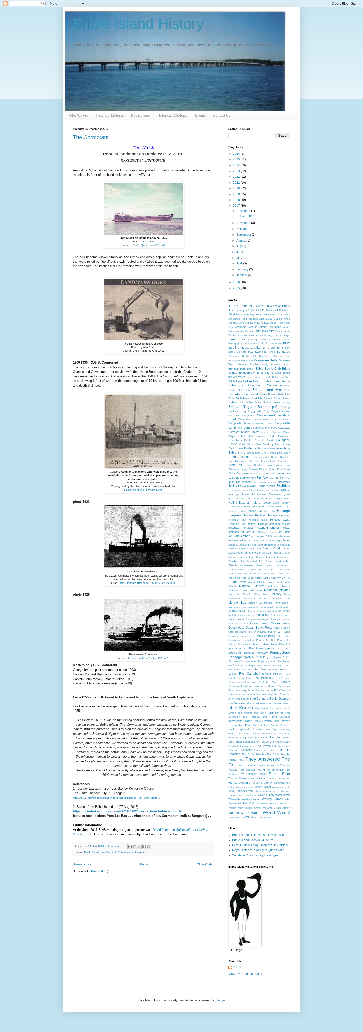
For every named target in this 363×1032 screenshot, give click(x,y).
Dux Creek (284, 461)
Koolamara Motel (251, 565)
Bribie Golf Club (281, 377)
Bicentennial (252, 343)
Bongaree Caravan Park (274, 356)
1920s (233, 306)
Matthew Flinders (251, 586)
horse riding (268, 532)
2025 (237, 159)
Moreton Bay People (260, 602)
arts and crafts (265, 330)
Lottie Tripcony (272, 577)
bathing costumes (259, 339)
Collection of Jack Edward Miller (143, 489)
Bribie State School (258, 402)
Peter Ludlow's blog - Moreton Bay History (260, 845)
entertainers (257, 473)
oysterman (274, 631)
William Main (235, 807)
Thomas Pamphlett (267, 765)
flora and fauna (247, 485)
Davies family (252, 448)
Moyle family (274, 607)
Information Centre (263, 540)
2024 (237, 165)
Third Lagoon (247, 765)
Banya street (274, 335)
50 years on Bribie (277, 306)
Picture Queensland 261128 (148, 245)
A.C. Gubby (252, 310)
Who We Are (78, 115)
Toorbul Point (279, 774)
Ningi (260, 615)
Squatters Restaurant (255, 737)
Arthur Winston (245, 331)
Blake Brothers (237, 352)
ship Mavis (261, 708)
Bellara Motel (281, 339)
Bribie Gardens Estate (258, 377)
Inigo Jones (283, 540)
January (242, 275)
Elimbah (253, 469)
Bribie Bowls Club (268, 368)
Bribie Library (282, 398)
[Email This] (129, 846)
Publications (140, 115)
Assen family (282, 331)
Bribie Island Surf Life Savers (253, 398)
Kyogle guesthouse (277, 565)
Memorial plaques (277, 590)
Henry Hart (269, 511)
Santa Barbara (256, 690)
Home (144, 864)
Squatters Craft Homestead (257, 733)
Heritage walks (280, 519)
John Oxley (265, 561)
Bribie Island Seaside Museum (252, 840)
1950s (252, 306)
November (243, 223)
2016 (237, 282)
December (243, 211)
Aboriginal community (241, 314)
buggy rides (255, 411)
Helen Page (283, 506)
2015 (237, 288)
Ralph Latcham (266, 661)
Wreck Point (235, 817)
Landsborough (236, 569)
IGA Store (270, 536)
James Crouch (282, 552)
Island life (262, 544)
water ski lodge (247, 795)
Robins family (245, 678)
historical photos (268, 527)
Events (200, 115)
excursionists (281, 473)
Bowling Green (280, 364)
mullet (286, 607)
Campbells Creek (262, 423)
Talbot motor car (246, 746)
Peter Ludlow (260, 644)
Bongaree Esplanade (240, 360)
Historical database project (273, 523)
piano (242, 648)
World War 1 (250, 813)
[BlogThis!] (134, 846)
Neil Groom (235, 615)
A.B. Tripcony (236, 310)
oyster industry (257, 631)
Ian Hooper (257, 536)
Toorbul (262, 773)
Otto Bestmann (237, 631)
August (241, 240)
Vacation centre (245, 787)
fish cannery (244, 481)
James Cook (264, 552)
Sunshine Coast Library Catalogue (255, 855)
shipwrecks (139, 852)
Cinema (265, 432)
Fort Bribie (283, 485)
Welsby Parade (272, 799)
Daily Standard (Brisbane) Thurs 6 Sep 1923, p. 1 (148, 582)
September (244, 234)
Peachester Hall (265, 640)
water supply (266, 794)
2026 (237, 153)
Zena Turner (264, 817)
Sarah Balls (273, 690)
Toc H (261, 769)
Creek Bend (246, 444)
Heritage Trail (237, 519)
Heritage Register (254, 515)
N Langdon (252, 611)
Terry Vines (270, 750)
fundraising (263, 490)
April (239, 263)
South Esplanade (239, 729)
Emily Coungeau (238, 473)
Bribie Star (236, 402)
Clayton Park (237, 436)
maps (243, 581)
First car (279, 477)
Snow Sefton (261, 725)
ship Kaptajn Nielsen (278, 703)
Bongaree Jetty (266, 360)
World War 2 (276, 812)
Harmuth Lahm (270, 502)
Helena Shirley (236, 511)
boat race (254, 351)
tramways (279, 782)
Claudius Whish (280, 432)
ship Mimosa (277, 708)
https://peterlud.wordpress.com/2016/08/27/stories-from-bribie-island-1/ (127, 811)
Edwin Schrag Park (277, 465)
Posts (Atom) (99, 871)
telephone (246, 749)
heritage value (258, 519)
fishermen (284, 481)
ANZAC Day (261, 322)
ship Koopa (240, 707)
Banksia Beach (257, 335)
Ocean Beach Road (259, 627)
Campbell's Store (239, 423)
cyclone (275, 444)
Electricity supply (238, 469)
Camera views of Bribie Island (271, 419)
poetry (269, 648)
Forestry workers (266, 485)
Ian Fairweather (239, 536)
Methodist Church (239, 594)
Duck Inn (254, 461)
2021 (237, 182)
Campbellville (282, 423)
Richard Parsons (272, 673)
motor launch (282, 602)
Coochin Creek (264, 440)
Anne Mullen (245, 322)
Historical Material (110, 115)
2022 (237, 176)
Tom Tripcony (248, 773)
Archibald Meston (246, 326)
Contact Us (221, 115)
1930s (243, 306)
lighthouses (268, 573)
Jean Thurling (256, 557)
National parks (267, 611)
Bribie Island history (254, 394)
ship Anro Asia (276, 694)
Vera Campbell (237, 791)
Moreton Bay (237, 602)
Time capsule (247, 770)
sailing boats (251, 686)
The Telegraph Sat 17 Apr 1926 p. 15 (148, 658)
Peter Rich (277, 644)
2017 (237, 205)
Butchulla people (246, 415)
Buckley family (237, 411)
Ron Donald (261, 677)
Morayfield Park (280, 598)
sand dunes (268, 686)
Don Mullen (283, 452)
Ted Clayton (263, 745)
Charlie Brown (250, 431)
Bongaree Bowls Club (242, 356)
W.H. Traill (254, 791)
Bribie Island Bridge (276, 381)
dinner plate (254, 452)
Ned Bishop (283, 610)
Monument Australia (255, 598)
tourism (262, 778)
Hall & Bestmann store (244, 502)
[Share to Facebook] (143, 846)
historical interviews (241, 527)
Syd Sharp (275, 741)
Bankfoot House (237, 335)
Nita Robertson (274, 615)
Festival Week (248, 477)
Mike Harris (261, 594)
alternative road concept (243, 318)
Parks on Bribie (265, 635)
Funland (275, 490)
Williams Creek (272, 807)
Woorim (233, 813)
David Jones (91, 852)
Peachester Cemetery (241, 640)
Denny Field (268, 448)
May (239, 258)
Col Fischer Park (262, 436)
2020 (237, 188)
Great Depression (256, 498)
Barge (286, 335)
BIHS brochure (271, 343)
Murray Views (236, 610)
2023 (237, 171)
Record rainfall (262, 665)
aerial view (262, 314)
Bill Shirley (283, 347)
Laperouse (254, 569)
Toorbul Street (237, 778)
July (239, 246)
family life (233, 477)
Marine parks (275, 582)
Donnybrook (261, 457)
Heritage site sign (278, 515)
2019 (237, 194)
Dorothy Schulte (238, 461)
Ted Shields (278, 746)
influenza (245, 540)
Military (276, 594)
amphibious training (270, 318)
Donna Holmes (239, 457)
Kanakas (279, 561)
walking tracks (270, 791)
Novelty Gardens (238, 623)
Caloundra (244, 419)
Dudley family (269, 461)
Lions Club (283, 573)
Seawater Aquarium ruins (253, 694)
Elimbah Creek (267, 469)
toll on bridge (275, 769)
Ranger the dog (244, 665)
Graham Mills (236, 498)
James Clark (272, 548)
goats (287, 494)
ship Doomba (281, 698)
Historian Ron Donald (241, 523)
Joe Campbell (249, 561)
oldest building (281, 627)
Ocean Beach (259, 623)
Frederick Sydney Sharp (242, 490)
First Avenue (265, 477)
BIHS (237, 967)
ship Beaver (242, 698)
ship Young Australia (276, 716)
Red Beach (261, 669)
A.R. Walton (283, 310)
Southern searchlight (265, 729)
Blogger (220, 1000)
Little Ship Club (237, 577)
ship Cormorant (121, 852)
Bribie (250, 368)
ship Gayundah (237, 703)
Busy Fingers (272, 411)
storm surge (261, 741)
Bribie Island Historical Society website (258, 835)
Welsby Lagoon (251, 799)
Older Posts (204, 864)
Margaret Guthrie (257, 582)
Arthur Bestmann (270, 326)
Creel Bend (262, 444)
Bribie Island (252, 381)
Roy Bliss (243, 682)
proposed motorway (256, 652)
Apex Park (276, 322)
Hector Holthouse (263, 506)
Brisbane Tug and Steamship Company (259, 407)
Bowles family (259, 364)
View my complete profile (245, 974)
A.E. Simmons (268, 310)
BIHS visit (269, 347)
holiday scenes (250, 532)
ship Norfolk (276, 712)
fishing (232, 485)
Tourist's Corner (262, 782)
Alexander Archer (280, 314)
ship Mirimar (245, 712)
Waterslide (234, 799)
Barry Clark (236, 339)
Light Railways (251, 573)
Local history (255, 577)
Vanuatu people (281, 787)
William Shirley (253, 807)
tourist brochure (239, 782)
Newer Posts (82, 864)
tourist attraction (280, 778)
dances (286, 444)
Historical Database (172, 115)
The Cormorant (91, 137)
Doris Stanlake (280, 457)
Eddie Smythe (254, 465)
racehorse (250, 661)
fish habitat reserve (265, 482)
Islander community (279, 544)
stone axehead (244, 741)
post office (283, 648)
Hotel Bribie (283, 531)
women (286, 807)
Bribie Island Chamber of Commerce (255, 385)
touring (251, 778)
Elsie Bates (283, 469)
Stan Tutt (275, 737)
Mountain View (257, 607)
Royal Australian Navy (264, 682)
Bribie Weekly (281, 402)
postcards (235, 652)
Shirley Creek (251, 720)
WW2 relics (249, 817)
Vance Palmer (263, 786)
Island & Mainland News (242, 544)
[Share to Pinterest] (148, 846)
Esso (268, 473)
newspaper (249, 615)
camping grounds (240, 427)
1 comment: (115, 846)
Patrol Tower (283, 636)
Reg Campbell (249, 673)
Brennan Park (237, 368)
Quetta (277, 657)
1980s (261, 306)
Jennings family (274, 557)
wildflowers (262, 803)
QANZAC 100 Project (258, 657)
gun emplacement (279, 498)
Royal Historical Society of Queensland (258, 850)
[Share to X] (139, 846)
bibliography (235, 343)
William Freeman (280, 803)
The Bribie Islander (253, 754)
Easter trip (235, 464)
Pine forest (255, 648)
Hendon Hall (254, 510)
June (240, 252)
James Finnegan (238, 557)
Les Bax (106, 852)
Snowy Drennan (280, 725)
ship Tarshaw (251, 716)
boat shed (268, 352)
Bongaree (283, 351)
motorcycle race (237, 607)
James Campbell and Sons (245, 548)
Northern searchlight (257, 619)
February (242, 269)
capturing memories (265, 427)
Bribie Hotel (235, 381)
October (242, 229)
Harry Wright (244, 506)
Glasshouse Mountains (267, 494)
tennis (257, 750)
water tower (282, 794)
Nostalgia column (280, 619)
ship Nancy (260, 712)
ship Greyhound (256, 703)
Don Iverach (269, 452)
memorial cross (252, 590)
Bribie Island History (138, 24)
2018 (237, 200)
